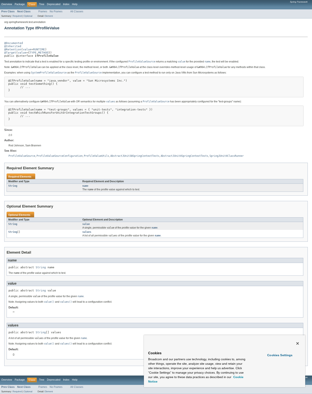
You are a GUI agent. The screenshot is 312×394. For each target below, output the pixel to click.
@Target (10, 52)
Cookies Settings (279, 355)
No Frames (56, 11)
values (86, 231)
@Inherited (12, 46)
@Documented (13, 43)
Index (66, 4)
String (12, 185)
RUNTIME (39, 49)
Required (17, 16)
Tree (41, 4)
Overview (6, 4)
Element (49, 16)
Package (20, 4)
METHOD (43, 52)
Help (74, 4)
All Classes (76, 11)
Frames (42, 11)
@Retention (12, 49)
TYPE (33, 52)
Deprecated (53, 4)
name (85, 185)
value (27, 49)
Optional (28, 16)
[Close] (297, 343)
